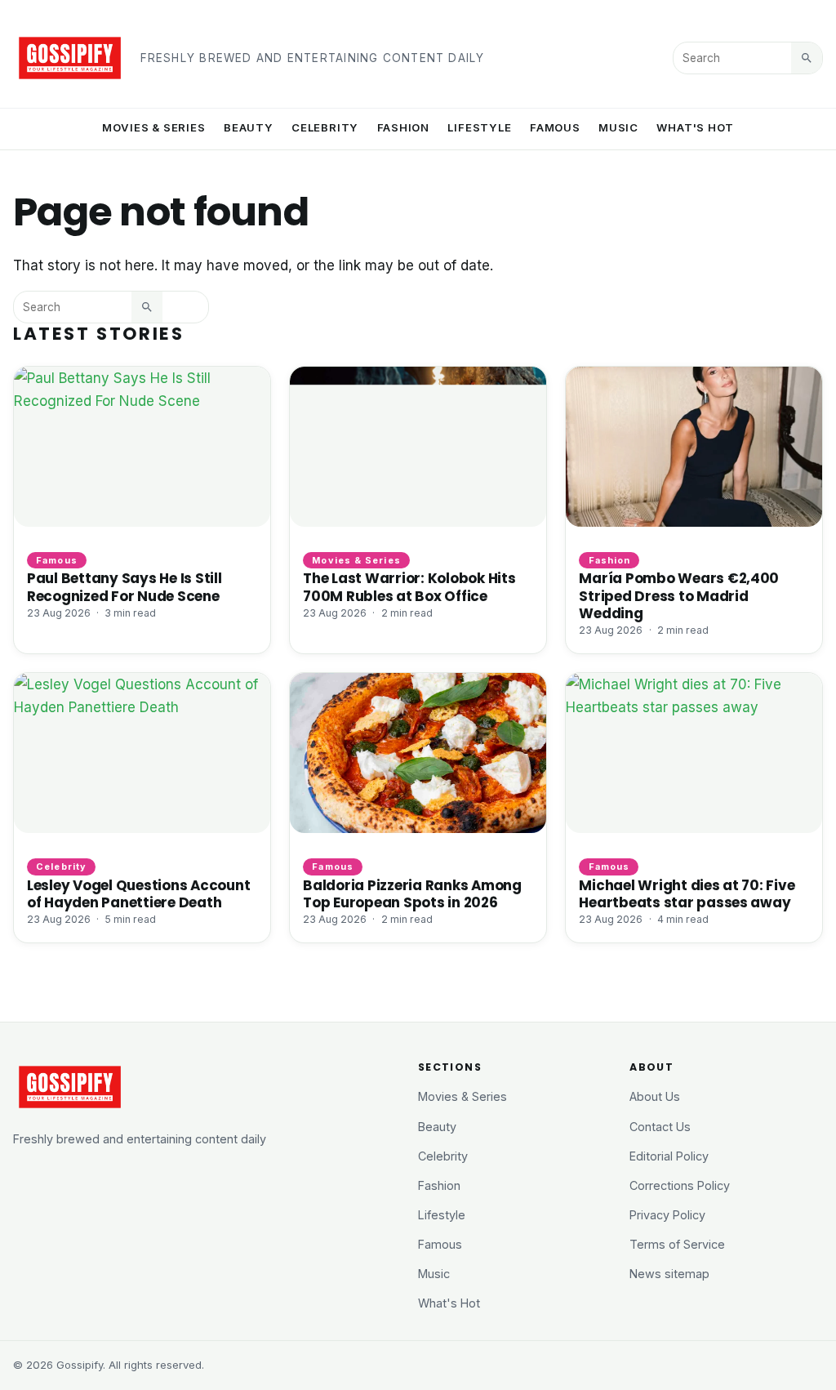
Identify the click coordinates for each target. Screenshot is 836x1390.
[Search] (806, 58)
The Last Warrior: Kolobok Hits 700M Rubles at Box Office (409, 586)
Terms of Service (677, 1244)
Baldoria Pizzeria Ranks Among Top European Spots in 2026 (412, 893)
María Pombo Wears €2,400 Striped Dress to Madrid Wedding (679, 595)
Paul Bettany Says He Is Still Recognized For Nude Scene (124, 586)
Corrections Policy (679, 1185)
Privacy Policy (667, 1215)
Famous (555, 127)
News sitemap (669, 1274)
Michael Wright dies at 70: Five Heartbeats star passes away (686, 893)
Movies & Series (154, 127)
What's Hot (695, 127)
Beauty (248, 127)
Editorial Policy (669, 1156)
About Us (654, 1096)
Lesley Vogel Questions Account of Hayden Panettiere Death (138, 893)
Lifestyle (479, 127)
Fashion (403, 127)
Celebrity (324, 127)
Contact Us (660, 1127)
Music (618, 127)
